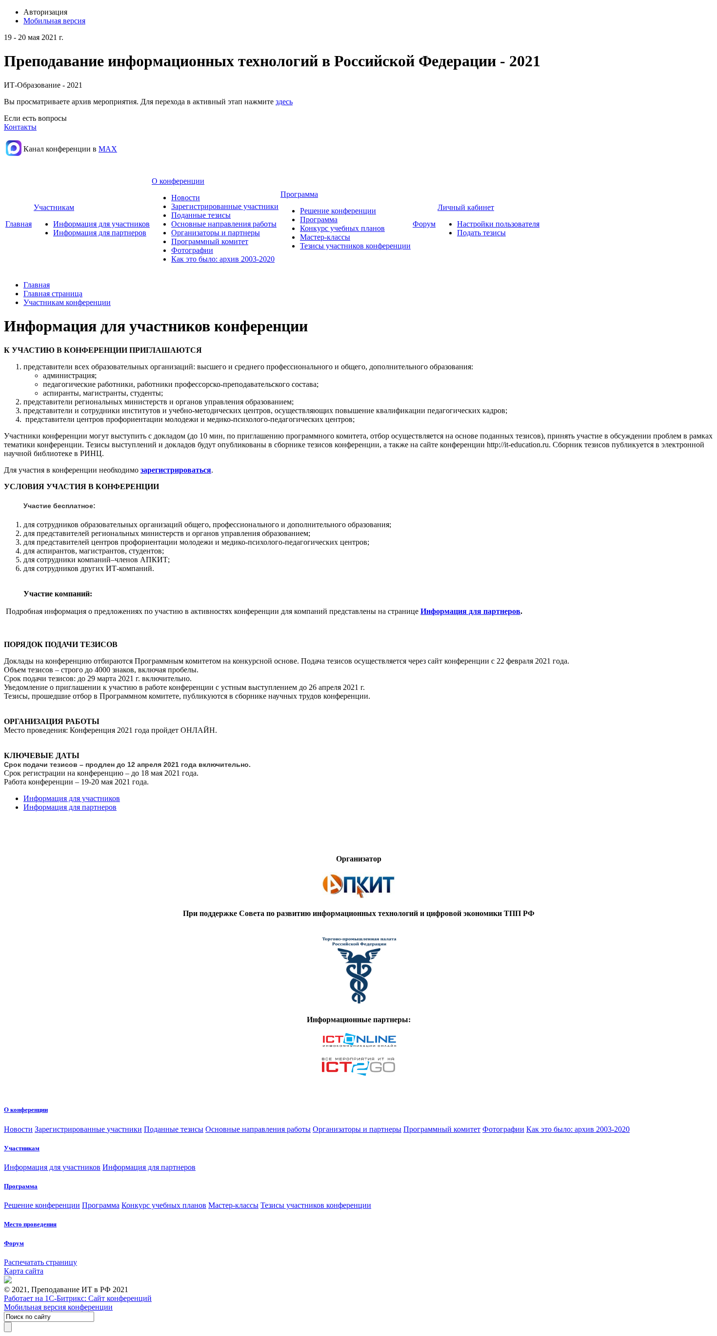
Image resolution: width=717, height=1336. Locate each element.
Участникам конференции (67, 302)
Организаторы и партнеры (215, 233)
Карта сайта (23, 1271)
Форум (424, 224)
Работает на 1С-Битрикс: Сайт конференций (78, 1298)
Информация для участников (101, 224)
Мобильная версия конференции (58, 1307)
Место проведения (30, 1224)
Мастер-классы (325, 237)
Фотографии (192, 250)
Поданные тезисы (201, 215)
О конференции (178, 181)
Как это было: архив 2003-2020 (223, 259)
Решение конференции (338, 211)
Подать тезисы (481, 233)
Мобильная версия (54, 21)
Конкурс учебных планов (342, 228)
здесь (284, 101)
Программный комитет (209, 241)
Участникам (54, 207)
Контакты (20, 127)
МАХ (108, 149)
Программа (299, 194)
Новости (185, 197)
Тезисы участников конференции (355, 246)
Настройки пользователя (498, 224)
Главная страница (52, 293)
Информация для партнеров (99, 233)
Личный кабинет (466, 207)
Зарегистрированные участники (225, 206)
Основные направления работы (224, 224)
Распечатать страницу (40, 1262)
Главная (18, 224)
